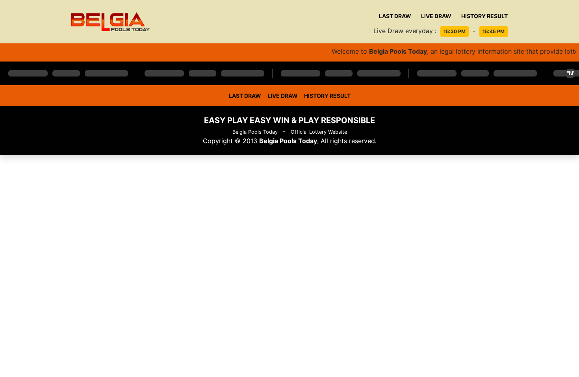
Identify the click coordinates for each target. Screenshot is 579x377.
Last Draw (395, 16)
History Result (484, 16)
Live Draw (436, 16)
